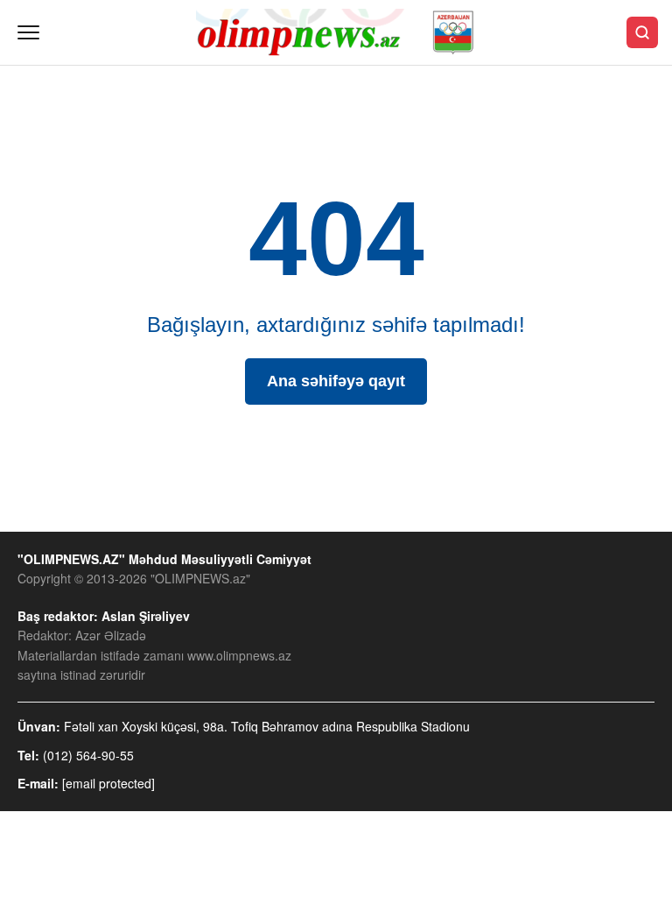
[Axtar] (642, 32)
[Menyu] (28, 32)
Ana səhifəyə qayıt (336, 381)
